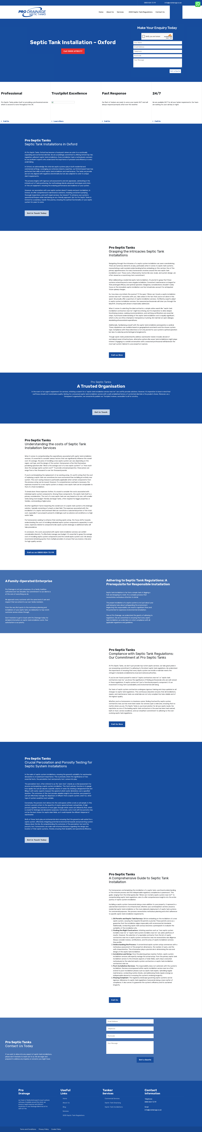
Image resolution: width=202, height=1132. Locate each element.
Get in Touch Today (37, 213)
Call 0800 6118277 (73, 51)
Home (101, 12)
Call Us (6, 121)
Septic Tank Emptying (112, 1103)
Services (120, 12)
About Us (110, 12)
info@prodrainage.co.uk (173, 3)
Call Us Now (117, 724)
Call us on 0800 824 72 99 (40, 552)
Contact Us (160, 12)
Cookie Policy (56, 1129)
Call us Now (117, 355)
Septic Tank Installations (113, 1107)
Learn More (58, 121)
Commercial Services (112, 1098)
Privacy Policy (44, 1129)
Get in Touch (101, 412)
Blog (64, 1107)
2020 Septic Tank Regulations (140, 12)
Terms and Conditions (28, 1129)
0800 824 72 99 (150, 3)
